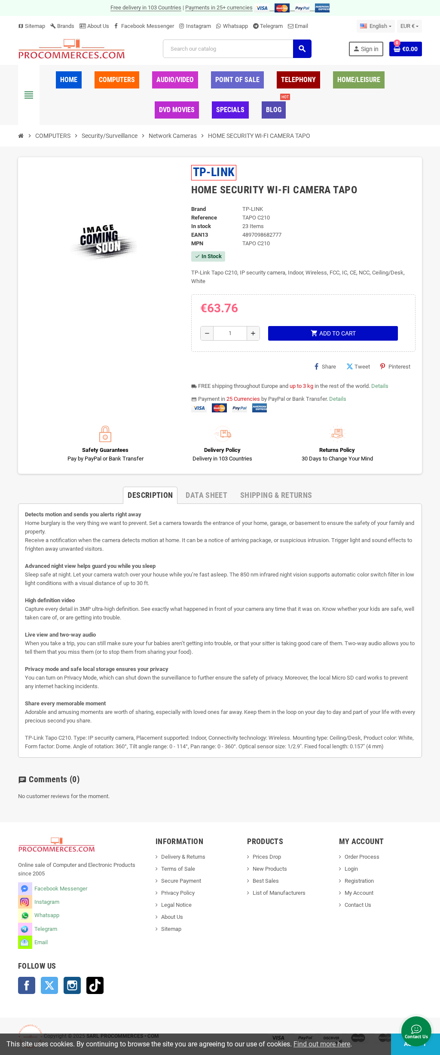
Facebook (26, 985)
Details (379, 386)
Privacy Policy (178, 893)
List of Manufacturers (279, 893)
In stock (201, 226)
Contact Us (358, 905)
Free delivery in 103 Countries (145, 7)
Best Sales (266, 881)
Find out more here (321, 1044)
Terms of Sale (178, 869)
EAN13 (199, 235)
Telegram (271, 26)
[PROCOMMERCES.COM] (71, 48)
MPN (197, 243)
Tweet (362, 366)
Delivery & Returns (183, 857)
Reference (204, 217)
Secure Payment (181, 881)
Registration (359, 881)
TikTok (95, 985)
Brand (198, 209)
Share (329, 366)
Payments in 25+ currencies (219, 7)
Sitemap (31, 26)
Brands (62, 26)
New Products (270, 869)
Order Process (362, 857)
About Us (97, 26)
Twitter (49, 985)
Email (301, 26)
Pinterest (399, 366)
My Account (359, 893)
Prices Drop (267, 857)
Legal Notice (176, 905)
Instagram (198, 26)
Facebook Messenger (147, 26)
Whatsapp (235, 26)
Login (351, 869)
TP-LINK (214, 172)
